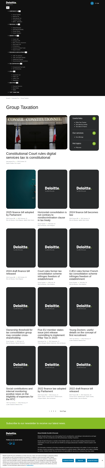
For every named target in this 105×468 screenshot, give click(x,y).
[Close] (102, 460)
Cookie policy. (30, 465)
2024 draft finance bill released (18, 272)
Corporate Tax (15, 98)
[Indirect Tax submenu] (18, 36)
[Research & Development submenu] (26, 52)
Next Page (63, 411)
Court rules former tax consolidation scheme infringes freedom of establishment (50, 275)
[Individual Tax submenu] (19, 24)
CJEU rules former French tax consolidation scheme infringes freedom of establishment (83, 275)
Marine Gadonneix (51, 343)
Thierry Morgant (42, 343)
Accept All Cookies (93, 460)
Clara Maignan (19, 220)
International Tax (10, 161)
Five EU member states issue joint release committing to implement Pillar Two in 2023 (51, 333)
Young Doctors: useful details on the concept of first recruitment (82, 332)
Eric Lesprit (17, 163)
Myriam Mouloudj (20, 343)
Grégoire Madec (42, 398)
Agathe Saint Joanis (29, 220)
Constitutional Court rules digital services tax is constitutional (31, 155)
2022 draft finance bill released (81, 390)
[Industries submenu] (17, 83)
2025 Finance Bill (10, 218)
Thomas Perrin (50, 396)
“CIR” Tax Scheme (74, 338)
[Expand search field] (92, 3)
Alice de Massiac (10, 220)
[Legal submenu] (14, 71)
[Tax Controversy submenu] (21, 64)
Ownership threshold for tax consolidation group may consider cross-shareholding (19, 333)
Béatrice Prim (82, 340)
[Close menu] (7, 7)
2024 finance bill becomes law (83, 213)
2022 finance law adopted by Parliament (52, 390)
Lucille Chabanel (73, 340)
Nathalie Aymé (58, 396)
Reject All (80, 460)
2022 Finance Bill (42, 395)
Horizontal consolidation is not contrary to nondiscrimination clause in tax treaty (52, 216)
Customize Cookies (68, 460)
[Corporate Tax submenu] (19, 11)
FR (96, 3)
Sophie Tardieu (10, 163)
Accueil (8, 98)
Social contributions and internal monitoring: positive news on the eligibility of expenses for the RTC (19, 394)
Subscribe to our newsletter (88, 423)
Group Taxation (42, 223)
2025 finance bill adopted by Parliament (20, 213)
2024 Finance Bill (73, 218)
